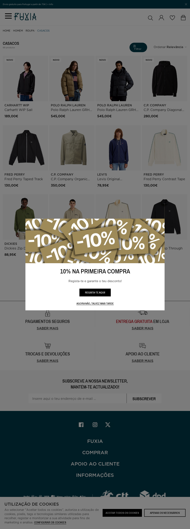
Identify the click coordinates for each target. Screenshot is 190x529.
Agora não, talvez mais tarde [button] (95, 303)
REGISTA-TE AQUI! (95, 292)
